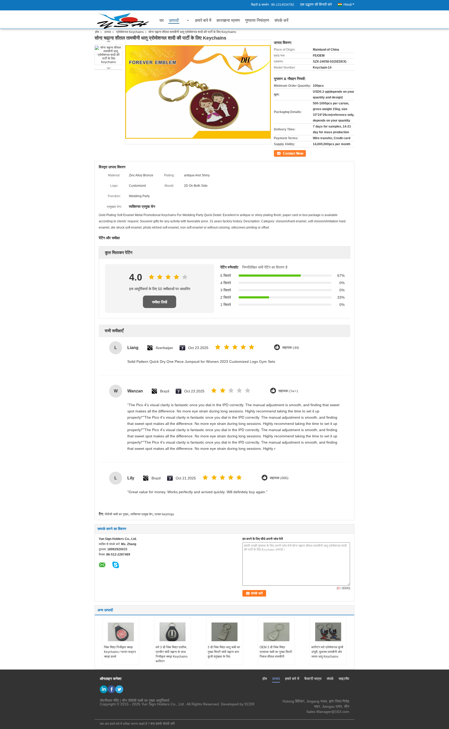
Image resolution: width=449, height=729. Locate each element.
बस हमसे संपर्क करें (162, 723)
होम (97, 32)
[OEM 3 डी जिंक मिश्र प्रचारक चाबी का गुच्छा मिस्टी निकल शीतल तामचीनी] (276, 632)
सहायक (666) (279, 478)
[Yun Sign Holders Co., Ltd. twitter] (119, 689)
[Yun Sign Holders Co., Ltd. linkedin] (104, 689)
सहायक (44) (290, 348)
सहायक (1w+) (288, 391)
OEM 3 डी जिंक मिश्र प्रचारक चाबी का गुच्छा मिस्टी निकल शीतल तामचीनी (276, 651)
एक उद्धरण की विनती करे (316, 4)
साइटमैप (344, 679)
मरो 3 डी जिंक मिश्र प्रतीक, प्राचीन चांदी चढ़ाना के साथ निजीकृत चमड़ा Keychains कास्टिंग (172, 654)
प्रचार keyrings (164, 514)
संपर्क (330, 679)
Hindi (348, 4)
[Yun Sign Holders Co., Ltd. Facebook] (111, 689)
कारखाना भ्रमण (228, 20)
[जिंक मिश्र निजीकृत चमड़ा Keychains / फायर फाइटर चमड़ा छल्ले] (121, 632)
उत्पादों (174, 20)
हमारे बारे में (203, 20)
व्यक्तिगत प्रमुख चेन (141, 514)
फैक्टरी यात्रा (312, 679)
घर (162, 20)
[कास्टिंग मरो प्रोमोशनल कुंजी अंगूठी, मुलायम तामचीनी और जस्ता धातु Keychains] (328, 632)
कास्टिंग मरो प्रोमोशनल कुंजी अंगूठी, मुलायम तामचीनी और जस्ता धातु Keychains (327, 651)
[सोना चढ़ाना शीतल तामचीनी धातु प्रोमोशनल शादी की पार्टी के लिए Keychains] (108, 55)
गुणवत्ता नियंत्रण (257, 20)
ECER (249, 704)
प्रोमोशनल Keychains (130, 32)
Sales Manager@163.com (327, 712)
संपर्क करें (281, 20)
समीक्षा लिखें (159, 302)
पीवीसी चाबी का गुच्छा (116, 514)
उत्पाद (107, 32)
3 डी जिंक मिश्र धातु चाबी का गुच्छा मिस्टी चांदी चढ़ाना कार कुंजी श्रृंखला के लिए (224, 651)
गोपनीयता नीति (109, 700)
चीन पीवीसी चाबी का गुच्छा (138, 700)
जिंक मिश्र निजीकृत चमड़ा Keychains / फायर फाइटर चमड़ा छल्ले (120, 651)
